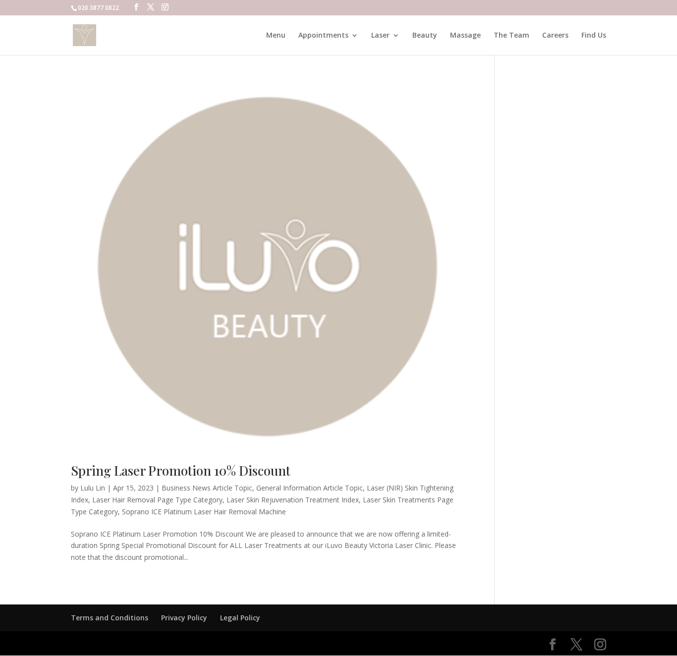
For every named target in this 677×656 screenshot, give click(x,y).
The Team (511, 36)
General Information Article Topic (309, 487)
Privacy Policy (184, 617)
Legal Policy (240, 617)
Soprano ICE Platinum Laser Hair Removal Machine (204, 511)
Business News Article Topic (207, 487)
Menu (275, 36)
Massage (465, 36)
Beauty (424, 36)
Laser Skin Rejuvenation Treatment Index (292, 499)
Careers (555, 36)
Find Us (593, 36)
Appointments (323, 36)
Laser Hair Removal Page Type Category (157, 499)
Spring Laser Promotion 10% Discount (180, 470)
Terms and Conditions (109, 617)
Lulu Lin (92, 487)
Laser (380, 36)
